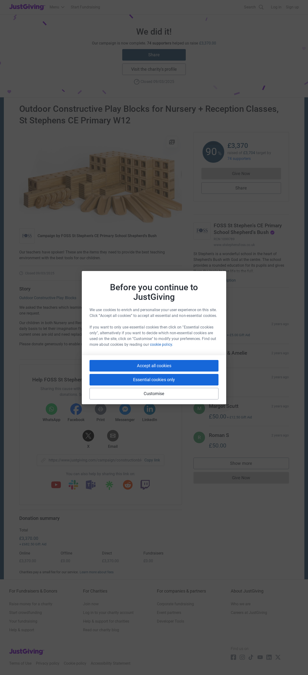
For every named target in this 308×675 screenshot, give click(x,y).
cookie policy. (161, 344)
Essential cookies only (154, 379)
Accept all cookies (154, 365)
